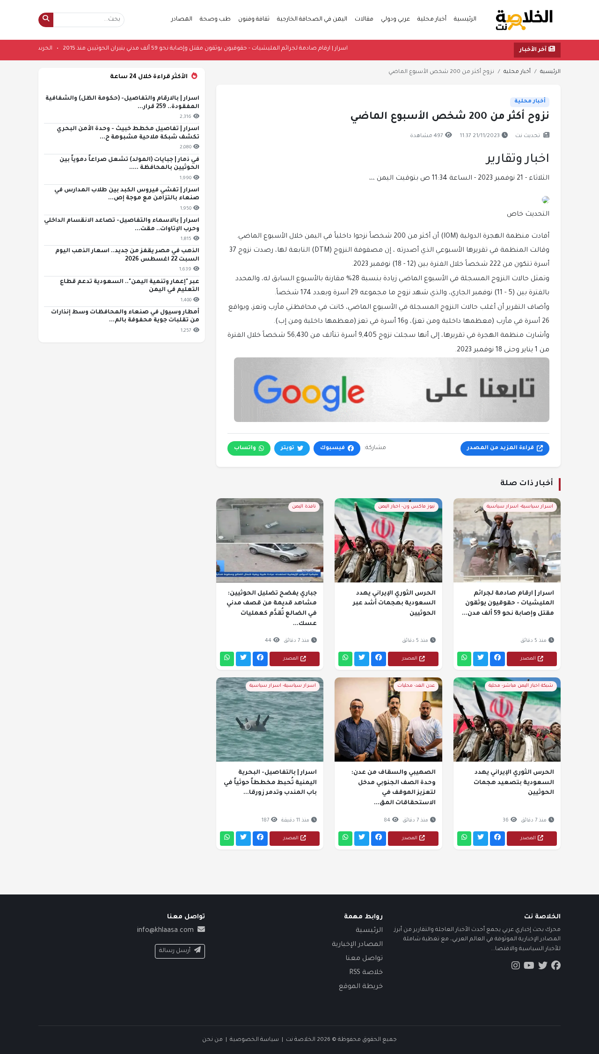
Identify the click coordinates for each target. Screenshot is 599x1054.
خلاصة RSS (366, 973)
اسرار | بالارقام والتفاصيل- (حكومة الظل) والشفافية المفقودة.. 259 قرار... (122, 102)
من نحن (212, 1040)
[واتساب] (464, 659)
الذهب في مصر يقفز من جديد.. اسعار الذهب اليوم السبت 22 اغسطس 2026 (127, 255)
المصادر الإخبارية (357, 945)
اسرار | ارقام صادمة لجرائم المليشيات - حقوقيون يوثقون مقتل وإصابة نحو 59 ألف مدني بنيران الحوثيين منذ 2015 (170, 48)
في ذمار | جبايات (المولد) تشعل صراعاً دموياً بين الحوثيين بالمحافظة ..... (129, 164)
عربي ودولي (395, 19)
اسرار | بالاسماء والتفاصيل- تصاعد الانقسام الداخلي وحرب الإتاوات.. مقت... (121, 225)
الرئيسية (465, 19)
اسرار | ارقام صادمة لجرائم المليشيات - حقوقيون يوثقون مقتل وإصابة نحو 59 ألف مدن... (508, 603)
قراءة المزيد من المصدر (500, 448)
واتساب (245, 448)
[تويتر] (480, 659)
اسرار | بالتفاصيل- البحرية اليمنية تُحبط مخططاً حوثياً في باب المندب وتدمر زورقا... (270, 783)
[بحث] (45, 20)
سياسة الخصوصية (254, 1040)
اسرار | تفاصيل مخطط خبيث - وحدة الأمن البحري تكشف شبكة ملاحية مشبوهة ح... (128, 133)
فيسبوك (332, 448)
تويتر (287, 448)
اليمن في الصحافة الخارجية (312, 19)
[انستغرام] (515, 967)
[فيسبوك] (497, 659)
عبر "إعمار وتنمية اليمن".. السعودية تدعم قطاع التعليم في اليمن (129, 286)
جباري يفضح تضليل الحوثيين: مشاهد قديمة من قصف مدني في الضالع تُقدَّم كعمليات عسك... (271, 608)
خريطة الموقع (361, 987)
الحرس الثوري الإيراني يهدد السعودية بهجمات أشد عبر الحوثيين (394, 603)
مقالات (364, 19)
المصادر (181, 19)
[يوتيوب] (529, 967)
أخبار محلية (431, 19)
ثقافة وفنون (254, 19)
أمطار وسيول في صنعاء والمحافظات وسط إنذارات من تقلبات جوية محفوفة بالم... (125, 316)
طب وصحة (215, 19)
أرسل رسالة (174, 951)
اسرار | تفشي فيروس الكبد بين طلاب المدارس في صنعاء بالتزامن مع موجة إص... (126, 194)
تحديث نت (527, 136)
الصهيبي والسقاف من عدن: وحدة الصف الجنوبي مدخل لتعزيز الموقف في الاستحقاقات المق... (393, 788)
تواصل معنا (364, 959)
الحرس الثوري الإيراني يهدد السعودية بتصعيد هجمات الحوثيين (514, 783)
